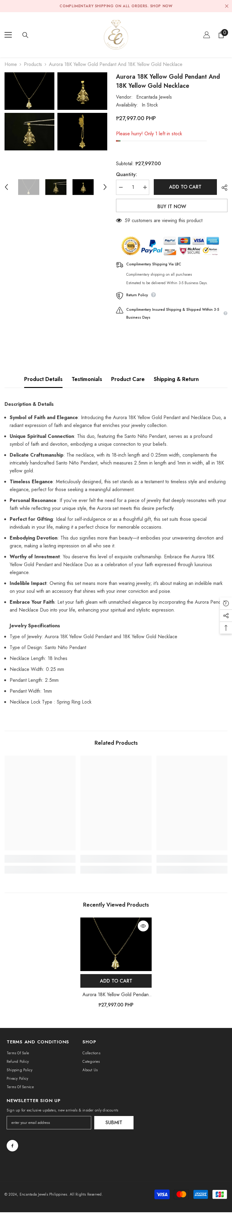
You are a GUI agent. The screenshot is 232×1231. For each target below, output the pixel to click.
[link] (40, 859)
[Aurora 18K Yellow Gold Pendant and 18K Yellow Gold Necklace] (116, 944)
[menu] (8, 34)
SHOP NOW (161, 6)
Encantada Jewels (154, 97)
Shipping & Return (176, 379)
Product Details (43, 379)
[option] (29, 111)
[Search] (25, 35)
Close (226, 6)
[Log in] (206, 34)
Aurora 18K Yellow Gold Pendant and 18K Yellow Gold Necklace (116, 995)
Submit (113, 1122)
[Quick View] (143, 926)
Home (11, 64)
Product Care (128, 379)
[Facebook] (12, 1145)
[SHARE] (222, 187)
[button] (6, 187)
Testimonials (87, 379)
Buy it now (171, 206)
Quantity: (126, 174)
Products (33, 64)
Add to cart (185, 186)
